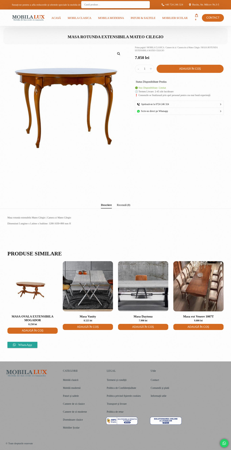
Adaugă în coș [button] (32, 330)
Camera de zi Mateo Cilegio (189, 47)
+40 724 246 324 (174, 4)
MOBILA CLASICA (155, 47)
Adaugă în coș (190, 68)
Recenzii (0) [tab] (123, 205)
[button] (119, 54)
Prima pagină (140, 47)
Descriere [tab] (106, 205)
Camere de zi (171, 47)
